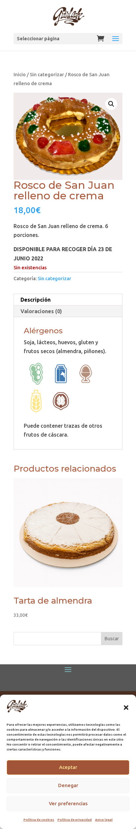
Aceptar (68, 767)
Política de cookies (38, 819)
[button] (126, 707)
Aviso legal (104, 819)
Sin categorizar (47, 74)
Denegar (68, 785)
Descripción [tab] (35, 300)
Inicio (20, 74)
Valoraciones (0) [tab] (41, 311)
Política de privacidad (74, 819)
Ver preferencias (68, 803)
